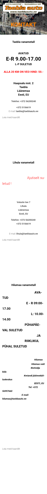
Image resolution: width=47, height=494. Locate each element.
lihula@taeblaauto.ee (27, 233)
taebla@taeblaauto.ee (27, 111)
